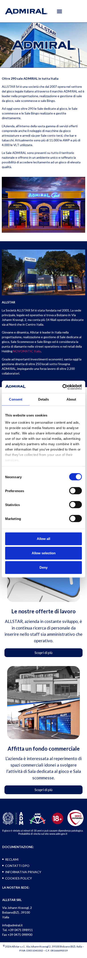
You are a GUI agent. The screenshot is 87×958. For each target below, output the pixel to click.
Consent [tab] (15, 399)
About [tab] (71, 399)
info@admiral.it (12, 925)
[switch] (75, 490)
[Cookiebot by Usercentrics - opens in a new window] (62, 387)
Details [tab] (43, 399)
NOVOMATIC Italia (27, 351)
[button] (59, 11)
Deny (43, 567)
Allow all (43, 539)
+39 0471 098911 (20, 930)
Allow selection (44, 553)
